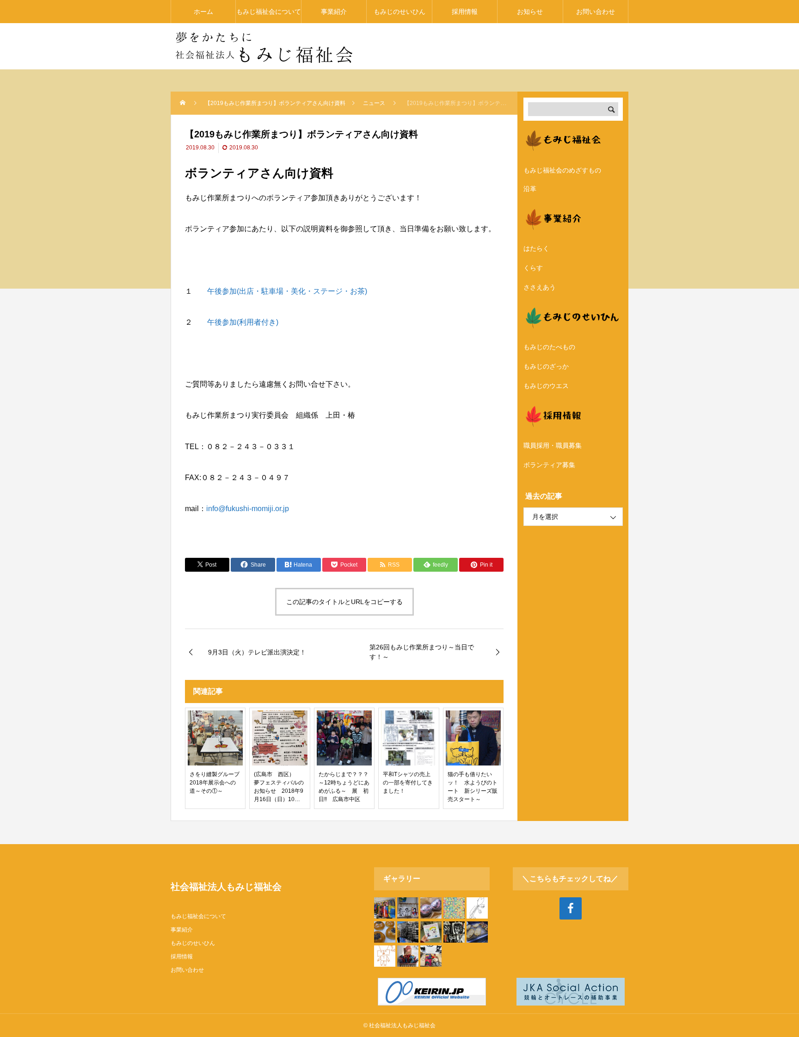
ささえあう (539, 287)
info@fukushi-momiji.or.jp (247, 508)
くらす (533, 268)
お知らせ (530, 11)
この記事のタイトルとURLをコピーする (344, 601)
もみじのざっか (546, 366)
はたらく (536, 248)
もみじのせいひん (399, 11)
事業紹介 (334, 11)
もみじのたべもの (549, 347)
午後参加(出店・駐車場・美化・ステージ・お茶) (287, 291)
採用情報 (465, 11)
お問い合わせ (595, 11)
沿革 (529, 188)
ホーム (203, 11)
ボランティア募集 (549, 465)
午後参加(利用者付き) (242, 322)
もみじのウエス (546, 385)
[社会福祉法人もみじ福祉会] (263, 46)
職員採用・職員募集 (552, 445)
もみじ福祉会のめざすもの (562, 170)
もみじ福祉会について (268, 11)
